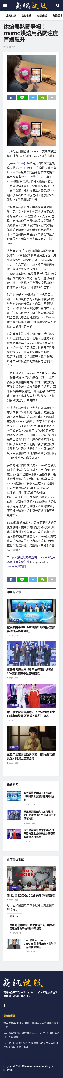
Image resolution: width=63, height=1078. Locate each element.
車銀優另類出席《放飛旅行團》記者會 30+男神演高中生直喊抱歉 (40, 815)
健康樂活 (42, 16)
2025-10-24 (13, 636)
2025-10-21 (16, 933)
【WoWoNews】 (17, 163)
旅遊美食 (58, 16)
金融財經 (11, 16)
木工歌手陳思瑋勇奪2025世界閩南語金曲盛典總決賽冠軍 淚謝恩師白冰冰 (39, 834)
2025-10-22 (13, 900)
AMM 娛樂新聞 (16, 566)
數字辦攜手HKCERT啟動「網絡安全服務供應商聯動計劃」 (39, 796)
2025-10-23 (13, 678)
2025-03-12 (9, 47)
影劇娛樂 (14, 662)
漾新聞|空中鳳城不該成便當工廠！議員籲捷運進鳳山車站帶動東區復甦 (32, 927)
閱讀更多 (14, 916)
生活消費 (26, 16)
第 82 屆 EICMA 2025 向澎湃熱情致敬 (31, 895)
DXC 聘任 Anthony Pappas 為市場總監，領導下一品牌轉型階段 (40, 944)
